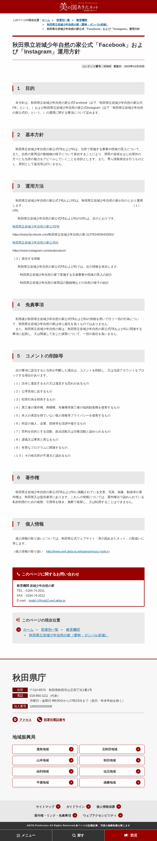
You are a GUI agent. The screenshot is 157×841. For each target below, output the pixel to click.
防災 (134, 835)
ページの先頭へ (148, 823)
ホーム (46, 20)
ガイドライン (75, 806)
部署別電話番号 (54, 719)
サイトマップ (45, 806)
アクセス (25, 719)
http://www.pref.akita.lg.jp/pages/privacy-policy (77, 551)
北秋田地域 (109, 749)
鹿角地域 (43, 749)
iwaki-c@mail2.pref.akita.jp (47, 600)
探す (80, 835)
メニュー (28, 835)
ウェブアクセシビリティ (100, 815)
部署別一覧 (63, 20)
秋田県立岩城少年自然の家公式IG (35, 242)
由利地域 (43, 771)
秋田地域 (110, 760)
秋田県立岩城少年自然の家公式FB (35, 226)
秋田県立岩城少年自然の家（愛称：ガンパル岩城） (78, 24)
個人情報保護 (105, 806)
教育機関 (81, 20)
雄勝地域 (110, 782)
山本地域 (43, 760)
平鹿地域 (43, 782)
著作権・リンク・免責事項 (52, 815)
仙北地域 (110, 771)
